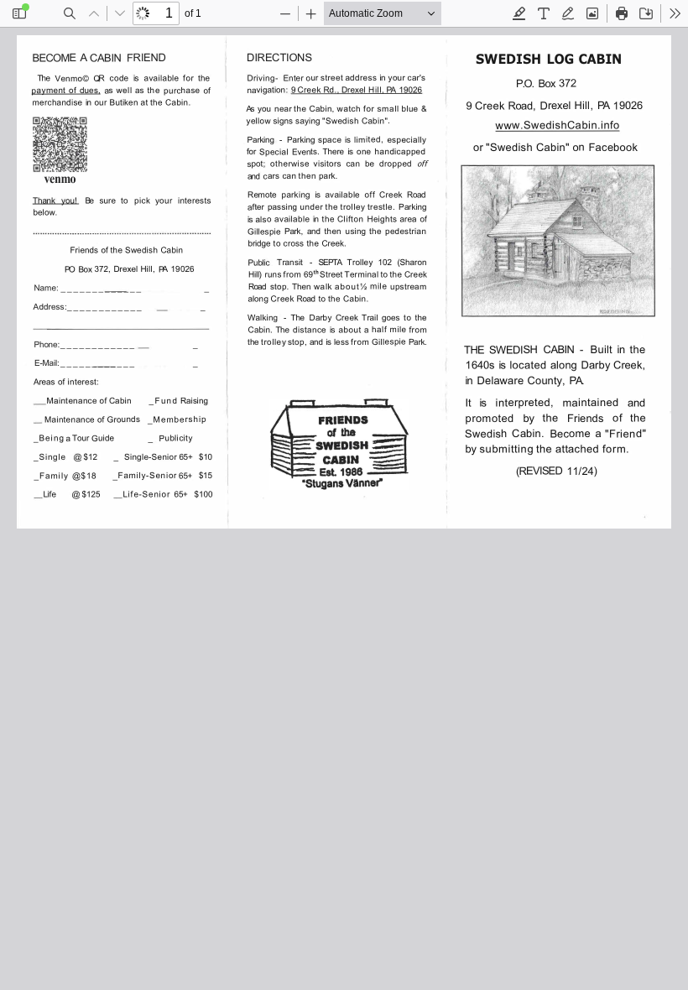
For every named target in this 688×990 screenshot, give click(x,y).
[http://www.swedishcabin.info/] (557, 124)
